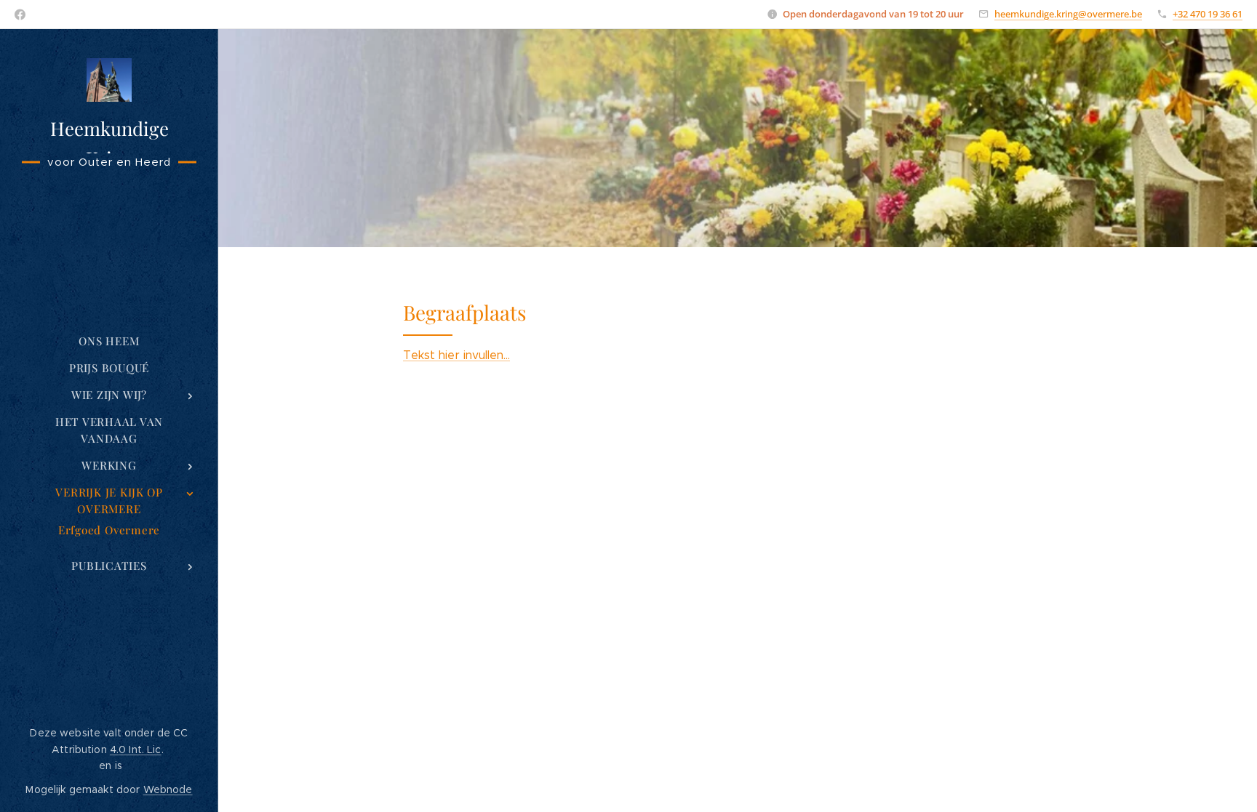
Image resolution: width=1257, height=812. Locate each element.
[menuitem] (109, 341)
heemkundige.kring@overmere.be (1068, 13)
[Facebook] (20, 14)
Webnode (168, 789)
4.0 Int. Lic (135, 749)
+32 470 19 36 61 (1207, 13)
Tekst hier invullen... (456, 355)
